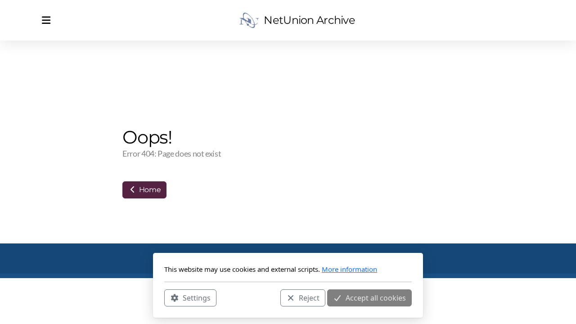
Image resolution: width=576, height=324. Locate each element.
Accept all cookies (376, 297)
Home (149, 189)
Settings (197, 297)
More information (349, 269)
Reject (309, 297)
